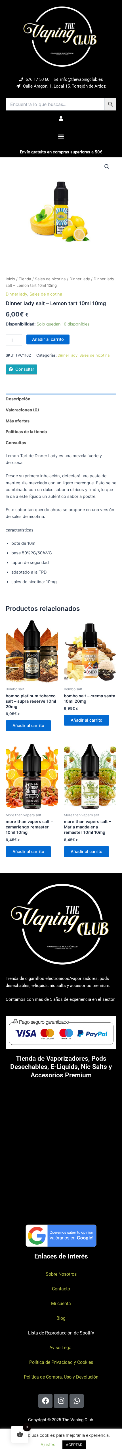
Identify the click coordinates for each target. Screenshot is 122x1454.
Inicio (10, 279)
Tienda (25, 279)
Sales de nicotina (50, 279)
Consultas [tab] (16, 442)
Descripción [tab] (18, 399)
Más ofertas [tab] (18, 421)
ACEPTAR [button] (74, 1444)
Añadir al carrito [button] (28, 725)
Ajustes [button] (48, 1444)
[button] (61, 136)
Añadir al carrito (48, 339)
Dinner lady (80, 279)
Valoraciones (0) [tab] (22, 410)
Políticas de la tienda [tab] (26, 431)
